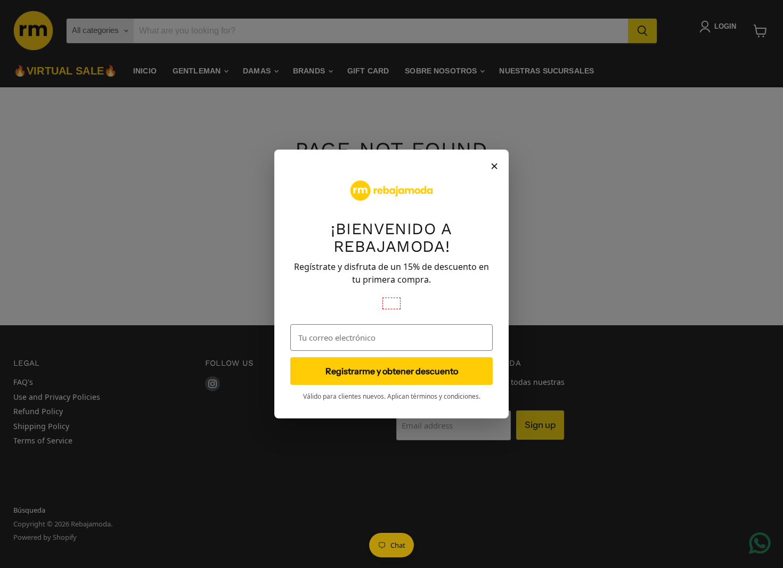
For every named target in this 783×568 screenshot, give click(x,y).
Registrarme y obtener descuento (391, 371)
